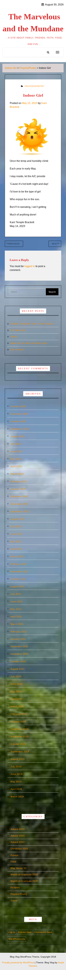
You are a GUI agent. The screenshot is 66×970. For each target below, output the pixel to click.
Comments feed (43, 932)
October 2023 (18, 421)
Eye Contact (17, 349)
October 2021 (18, 579)
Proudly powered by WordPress (18, 962)
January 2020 (18, 721)
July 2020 (16, 676)
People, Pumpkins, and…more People (32, 323)
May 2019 (16, 781)
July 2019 (16, 766)
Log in (11, 932)
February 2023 (19, 481)
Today (14, 336)
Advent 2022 (18, 842)
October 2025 (18, 406)
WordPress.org (16, 939)
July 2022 (16, 526)
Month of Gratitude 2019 (24, 874)
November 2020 (19, 654)
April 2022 (16, 549)
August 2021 (18, 586)
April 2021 (16, 616)
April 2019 (16, 789)
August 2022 (18, 519)
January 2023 (18, 489)
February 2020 (19, 714)
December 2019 (19, 729)
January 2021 (18, 639)
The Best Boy (18, 330)
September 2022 (20, 511)
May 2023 (16, 459)
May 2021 (16, 609)
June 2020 (16, 684)
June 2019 (16, 774)
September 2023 (20, 429)
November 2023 (19, 414)
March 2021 (17, 624)
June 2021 (16, 601)
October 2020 (18, 661)
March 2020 (17, 706)
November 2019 (19, 736)
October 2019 (18, 744)
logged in (29, 266)
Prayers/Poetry (34, 86)
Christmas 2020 (19, 848)
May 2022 (16, 541)
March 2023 (17, 474)
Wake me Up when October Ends (29, 343)
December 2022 (19, 496)
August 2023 (18, 436)
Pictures (15, 887)
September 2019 (20, 751)
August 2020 (18, 669)
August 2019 (18, 759)
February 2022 (19, 564)
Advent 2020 (18, 835)
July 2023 (16, 444)
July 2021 (16, 594)
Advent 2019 (18, 829)
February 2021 (19, 631)
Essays (14, 855)
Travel (14, 900)
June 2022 (16, 534)
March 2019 (17, 796)
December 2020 (19, 646)
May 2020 (16, 691)
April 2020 (16, 699)
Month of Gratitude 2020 (24, 881)
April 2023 (16, 466)
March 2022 (17, 556)
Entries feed (24, 932)
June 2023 (16, 451)
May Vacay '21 (19, 868)
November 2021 (19, 571)
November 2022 (19, 504)
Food (13, 861)
